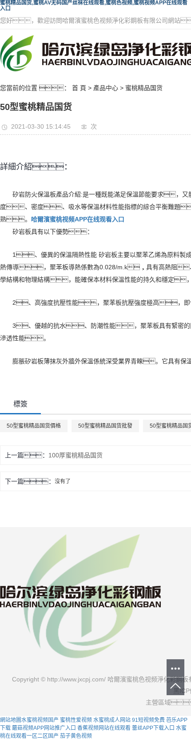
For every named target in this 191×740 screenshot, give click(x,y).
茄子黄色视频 (76, 736)
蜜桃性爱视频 (76, 720)
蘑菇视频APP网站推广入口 (44, 728)
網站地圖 (10, 720)
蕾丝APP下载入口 (153, 728)
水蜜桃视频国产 (40, 720)
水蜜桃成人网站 (112, 720)
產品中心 (105, 87)
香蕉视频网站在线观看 (104, 728)
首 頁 (79, 87)
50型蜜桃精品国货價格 (34, 426)
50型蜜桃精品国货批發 (105, 426)
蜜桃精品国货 (144, 87)
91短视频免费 (148, 720)
